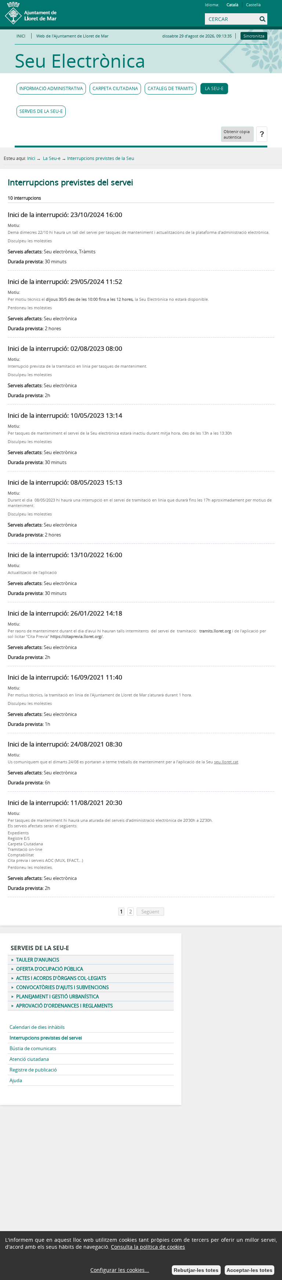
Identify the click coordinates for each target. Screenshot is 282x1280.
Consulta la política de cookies (148, 1246)
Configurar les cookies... (119, 1269)
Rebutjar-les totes (196, 1270)
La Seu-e (51, 158)
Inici (31, 158)
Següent (150, 911)
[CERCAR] (229, 19)
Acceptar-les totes (249, 1270)
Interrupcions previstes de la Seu (100, 158)
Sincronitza (253, 36)
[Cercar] (214, 25)
